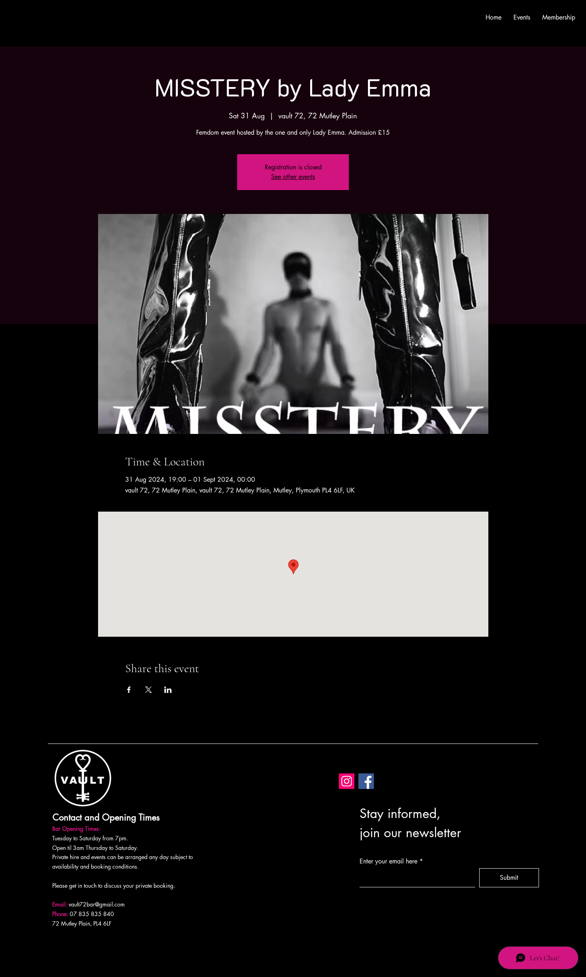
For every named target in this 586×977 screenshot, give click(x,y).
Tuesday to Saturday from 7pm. (90, 838)
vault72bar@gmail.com (97, 904)
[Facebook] (366, 781)
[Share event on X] (148, 690)
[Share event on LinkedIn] (168, 690)
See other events (293, 177)
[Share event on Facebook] (129, 690)
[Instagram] (346, 781)
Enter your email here (388, 861)
